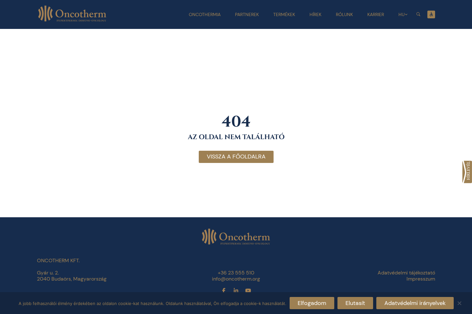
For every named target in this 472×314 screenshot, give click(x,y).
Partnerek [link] (247, 14)
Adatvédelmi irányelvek (415, 303)
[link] (467, 172)
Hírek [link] (315, 14)
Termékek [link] (284, 14)
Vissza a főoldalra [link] (236, 156)
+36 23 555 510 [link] (236, 272)
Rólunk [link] (344, 14)
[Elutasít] (459, 302)
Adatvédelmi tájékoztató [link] (406, 272)
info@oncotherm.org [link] (236, 278)
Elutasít (355, 303)
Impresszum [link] (420, 278)
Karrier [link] (375, 14)
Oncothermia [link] (205, 14)
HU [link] (401, 14)
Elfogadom (312, 303)
